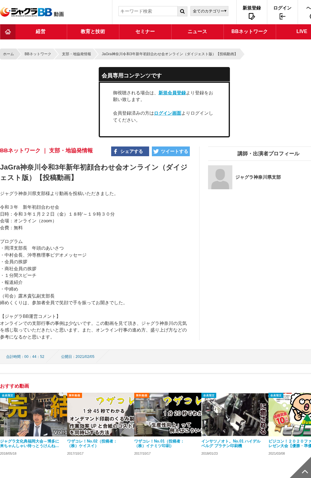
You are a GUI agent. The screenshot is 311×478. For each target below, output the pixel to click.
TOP (7, 31)
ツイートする (174, 151)
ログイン (282, 7)
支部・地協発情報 (76, 54)
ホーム (8, 54)
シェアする (131, 151)
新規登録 (252, 7)
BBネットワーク (38, 54)
